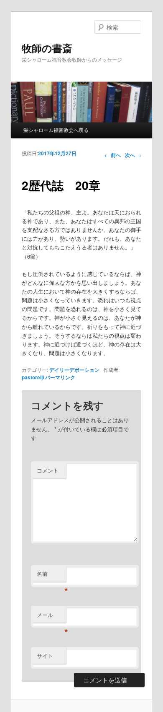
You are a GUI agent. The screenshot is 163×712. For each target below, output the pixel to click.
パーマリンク (60, 377)
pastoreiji (33, 377)
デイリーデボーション (74, 369)
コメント (48, 470)
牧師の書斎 (47, 48)
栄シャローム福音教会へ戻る (56, 129)
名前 (51, 576)
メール (51, 617)
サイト (45, 656)
